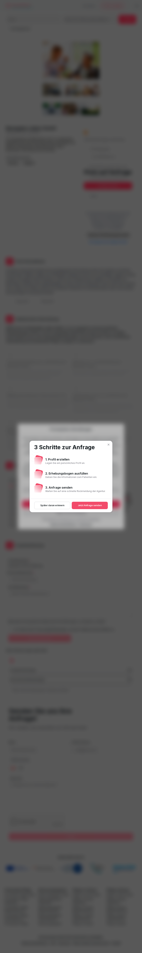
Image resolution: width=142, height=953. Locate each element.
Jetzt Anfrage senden (90, 505)
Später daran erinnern (52, 505)
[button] (108, 445)
